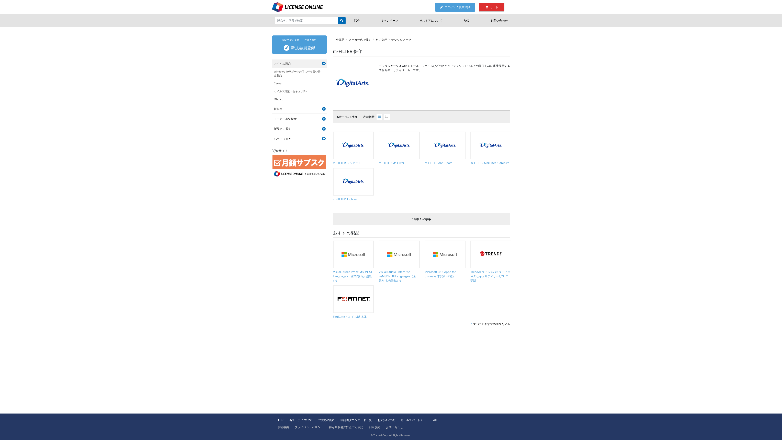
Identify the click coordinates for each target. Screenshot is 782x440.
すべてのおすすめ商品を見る (491, 324)
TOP (357, 20)
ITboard (278, 99)
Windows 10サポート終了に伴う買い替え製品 (297, 73)
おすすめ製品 (282, 63)
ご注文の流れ (326, 420)
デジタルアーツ (401, 39)
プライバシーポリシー (309, 427)
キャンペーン (389, 20)
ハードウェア (282, 138)
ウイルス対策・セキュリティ (291, 91)
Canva (277, 83)
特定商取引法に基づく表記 (346, 427)
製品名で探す (282, 128)
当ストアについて (431, 20)
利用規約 (374, 427)
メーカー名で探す (360, 39)
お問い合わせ (499, 20)
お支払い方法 (386, 420)
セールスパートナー (413, 420)
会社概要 (283, 427)
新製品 (278, 109)
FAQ (466, 20)
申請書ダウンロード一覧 (356, 420)
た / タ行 (381, 39)
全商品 (340, 39)
